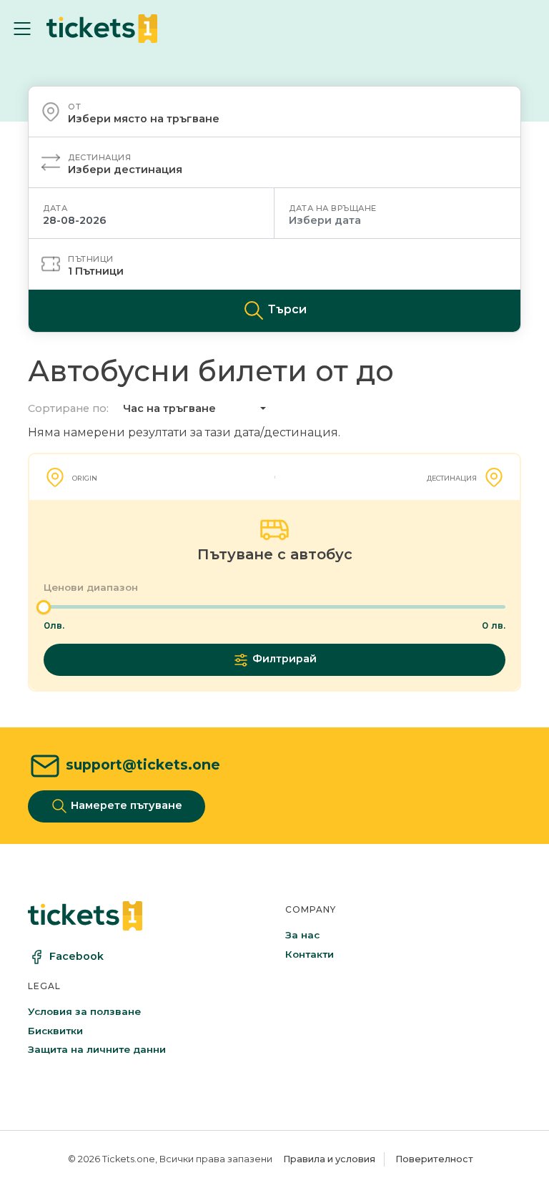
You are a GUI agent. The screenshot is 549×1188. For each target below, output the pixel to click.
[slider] (43, 607)
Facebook (76, 956)
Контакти (309, 954)
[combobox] (274, 112)
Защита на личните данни (97, 1049)
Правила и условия (329, 1159)
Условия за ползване (84, 1011)
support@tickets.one (143, 764)
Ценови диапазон (91, 587)
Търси (286, 310)
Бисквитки (55, 1030)
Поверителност (434, 1159)
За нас (302, 935)
